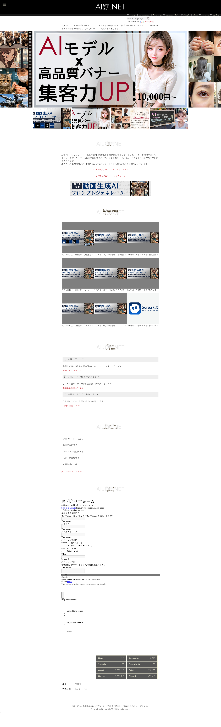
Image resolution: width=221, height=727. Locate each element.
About (186, 15)
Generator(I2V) (172, 15)
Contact (216, 15)
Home (132, 15)
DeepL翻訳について (72, 405)
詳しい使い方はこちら (71, 471)
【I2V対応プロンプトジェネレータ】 (110, 176)
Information (144, 15)
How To (205, 15)
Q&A (195, 15)
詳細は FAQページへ (72, 370)
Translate (149, 21)
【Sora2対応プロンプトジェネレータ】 (110, 169)
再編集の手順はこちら (73, 388)
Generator (157, 15)
